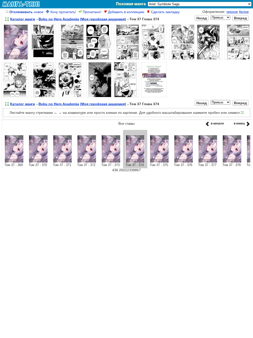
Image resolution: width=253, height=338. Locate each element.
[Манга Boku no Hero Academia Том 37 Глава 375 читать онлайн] (159, 161)
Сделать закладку (165, 12)
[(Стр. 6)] (154, 60)
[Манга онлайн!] (21, 4)
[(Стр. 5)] (126, 60)
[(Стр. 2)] (43, 60)
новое (26, 12)
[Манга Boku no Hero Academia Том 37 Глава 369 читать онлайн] (14, 161)
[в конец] (247, 125)
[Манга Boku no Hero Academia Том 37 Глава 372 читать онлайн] (86, 161)
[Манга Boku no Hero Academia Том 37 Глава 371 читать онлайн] (62, 161)
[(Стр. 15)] (154, 97)
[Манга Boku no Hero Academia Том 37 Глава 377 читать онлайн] (207, 161)
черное (232, 12)
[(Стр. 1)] (16, 60)
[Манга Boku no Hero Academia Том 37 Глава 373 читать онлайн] (111, 161)
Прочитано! (91, 12)
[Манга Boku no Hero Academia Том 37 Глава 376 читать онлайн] (183, 161)
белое (244, 12)
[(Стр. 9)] (237, 60)
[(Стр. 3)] (71, 60)
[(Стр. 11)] (43, 97)
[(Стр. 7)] (182, 60)
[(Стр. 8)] (209, 60)
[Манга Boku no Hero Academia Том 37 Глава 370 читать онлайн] (38, 161)
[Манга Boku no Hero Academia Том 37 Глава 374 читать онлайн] (135, 161)
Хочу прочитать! (62, 12)
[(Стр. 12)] (71, 97)
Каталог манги (22, 19)
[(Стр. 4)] (99, 60)
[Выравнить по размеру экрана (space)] (7, 19)
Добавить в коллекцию (125, 12)
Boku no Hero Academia (59, 19)
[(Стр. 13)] (99, 97)
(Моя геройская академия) (103, 19)
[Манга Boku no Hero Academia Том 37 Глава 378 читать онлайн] (232, 161)
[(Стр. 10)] (16, 97)
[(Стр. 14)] (126, 97)
